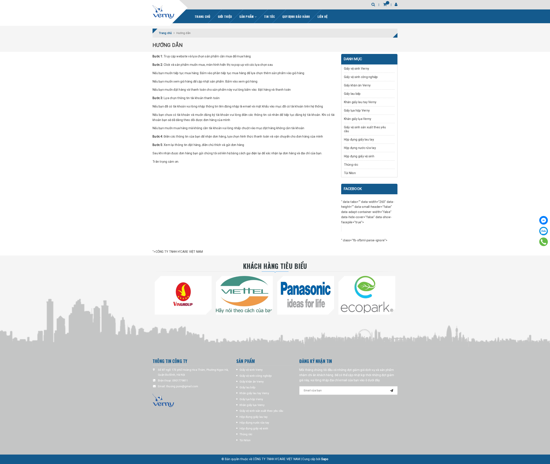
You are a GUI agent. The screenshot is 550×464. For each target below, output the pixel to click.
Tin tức (269, 16)
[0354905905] (543, 241)
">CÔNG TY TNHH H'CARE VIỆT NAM (178, 251)
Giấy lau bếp (352, 93)
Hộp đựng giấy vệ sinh (359, 156)
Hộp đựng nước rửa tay (360, 148)
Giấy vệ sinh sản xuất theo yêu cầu (365, 129)
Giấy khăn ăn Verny (357, 85)
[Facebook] (543, 220)
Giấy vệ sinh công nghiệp (361, 77)
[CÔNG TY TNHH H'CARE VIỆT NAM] (163, 12)
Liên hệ (323, 16)
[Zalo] (543, 231)
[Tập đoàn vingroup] (183, 294)
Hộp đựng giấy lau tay (359, 139)
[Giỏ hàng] (385, 4)
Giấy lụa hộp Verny (357, 110)
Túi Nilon (350, 173)
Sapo (324, 459)
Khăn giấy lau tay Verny (360, 102)
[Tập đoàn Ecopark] (366, 294)
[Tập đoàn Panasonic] (305, 294)
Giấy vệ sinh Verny (356, 68)
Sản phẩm (246, 16)
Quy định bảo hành (296, 16)
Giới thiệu (225, 16)
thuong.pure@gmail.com (182, 386)
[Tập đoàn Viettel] (244, 294)
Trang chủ (202, 16)
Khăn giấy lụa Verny (357, 119)
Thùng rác (351, 164)
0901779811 (180, 380)
